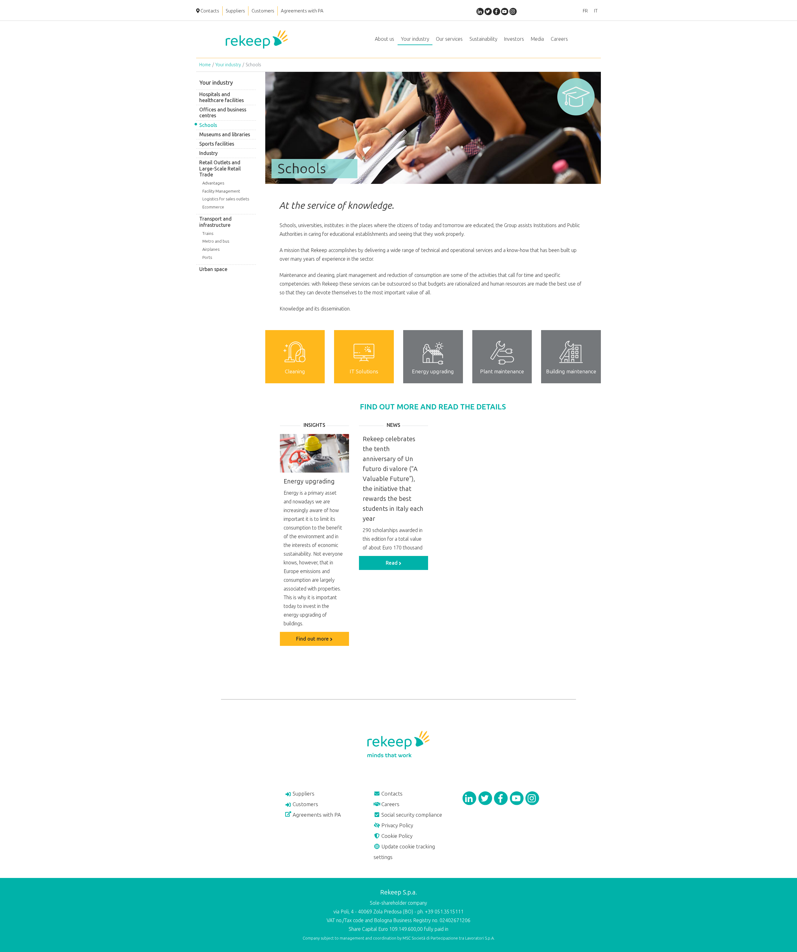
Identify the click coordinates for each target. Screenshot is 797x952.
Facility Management (221, 191)
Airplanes (210, 249)
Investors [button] (514, 39)
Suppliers (235, 11)
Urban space (213, 269)
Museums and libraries (224, 135)
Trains (207, 233)
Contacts (209, 11)
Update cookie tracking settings (404, 851)
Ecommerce (213, 207)
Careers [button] (559, 39)
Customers (263, 11)
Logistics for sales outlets (225, 199)
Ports (207, 257)
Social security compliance (411, 815)
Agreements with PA (302, 11)
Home (205, 65)
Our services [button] (449, 39)
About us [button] (384, 39)
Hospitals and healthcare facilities (221, 97)
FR (585, 11)
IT (596, 11)
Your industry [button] (415, 39)
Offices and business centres (222, 113)
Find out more (313, 639)
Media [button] (537, 39)
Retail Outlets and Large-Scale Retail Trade (220, 168)
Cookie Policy (396, 836)
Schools (208, 125)
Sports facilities (216, 144)
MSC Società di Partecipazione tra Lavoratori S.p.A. (449, 938)
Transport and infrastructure (215, 222)
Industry (208, 153)
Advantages (213, 183)
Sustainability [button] (483, 39)
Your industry (228, 65)
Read (392, 563)
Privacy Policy (396, 825)
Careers (389, 804)
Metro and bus (215, 241)
